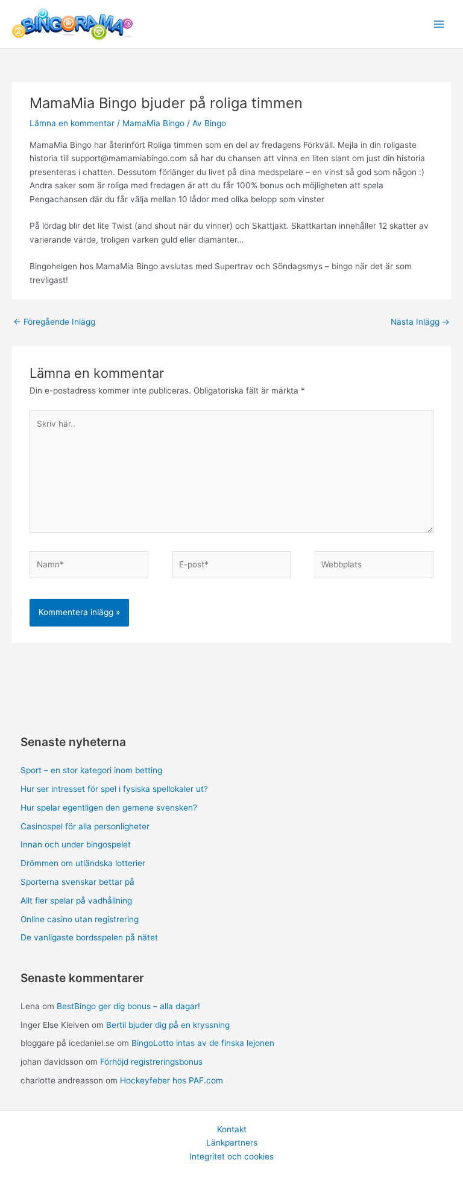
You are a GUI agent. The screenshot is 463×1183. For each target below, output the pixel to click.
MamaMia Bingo (153, 123)
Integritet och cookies (231, 1156)
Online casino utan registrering (79, 919)
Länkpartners (231, 1142)
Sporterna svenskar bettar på (77, 882)
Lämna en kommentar (72, 123)
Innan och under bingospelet (75, 844)
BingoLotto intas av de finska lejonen (202, 1043)
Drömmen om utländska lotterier (82, 863)
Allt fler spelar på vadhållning (76, 900)
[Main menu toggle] (439, 24)
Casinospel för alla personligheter (85, 826)
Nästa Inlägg (420, 322)
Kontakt (232, 1129)
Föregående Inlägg (54, 322)
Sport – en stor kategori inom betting (91, 770)
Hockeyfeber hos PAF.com (171, 1080)
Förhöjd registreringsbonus (151, 1062)
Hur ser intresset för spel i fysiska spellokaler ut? (114, 789)
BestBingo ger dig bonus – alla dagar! (128, 1006)
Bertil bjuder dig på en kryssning (168, 1025)
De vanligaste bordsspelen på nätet (89, 937)
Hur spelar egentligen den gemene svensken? (108, 807)
